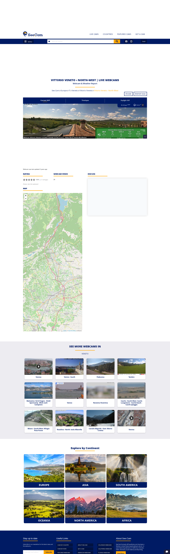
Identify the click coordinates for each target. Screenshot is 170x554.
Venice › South (69, 377)
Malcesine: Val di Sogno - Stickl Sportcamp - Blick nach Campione (38, 403)
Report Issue (141, 94)
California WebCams (105, 549)
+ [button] (25, 195)
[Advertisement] (85, 14)
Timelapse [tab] (85, 100)
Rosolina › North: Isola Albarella (69, 430)
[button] (143, 105)
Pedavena (100, 377)
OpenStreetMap (72, 330)
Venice (69, 403)
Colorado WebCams (105, 545)
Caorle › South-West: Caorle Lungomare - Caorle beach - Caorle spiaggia (131, 403)
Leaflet (64, 330)
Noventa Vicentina (100, 403)
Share (129, 94)
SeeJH (144, 41)
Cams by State (61, 549)
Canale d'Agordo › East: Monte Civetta (100, 429)
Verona (38, 377)
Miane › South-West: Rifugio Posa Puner (38, 429)
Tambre (131, 377)
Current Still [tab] (45, 100)
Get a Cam (81, 549)
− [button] (25, 198)
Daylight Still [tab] (125, 100)
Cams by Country (63, 545)
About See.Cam (82, 545)
